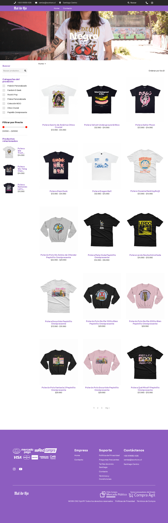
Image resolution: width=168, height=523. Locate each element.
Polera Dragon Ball (102, 191)
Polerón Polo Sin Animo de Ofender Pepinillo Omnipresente (59, 256)
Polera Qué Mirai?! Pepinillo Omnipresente (145, 388)
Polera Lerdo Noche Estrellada (145, 255)
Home (41, 64)
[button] (132, 3)
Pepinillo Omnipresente (17, 112)
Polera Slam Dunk (59, 191)
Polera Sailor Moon (145, 125)
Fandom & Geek (14, 90)
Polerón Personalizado (17, 86)
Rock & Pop (12, 95)
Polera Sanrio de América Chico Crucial (58, 126)
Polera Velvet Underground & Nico (102, 125)
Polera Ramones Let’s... (22, 186)
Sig (106, 408)
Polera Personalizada (16, 99)
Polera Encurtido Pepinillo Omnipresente (58, 322)
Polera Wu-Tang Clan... (22, 168)
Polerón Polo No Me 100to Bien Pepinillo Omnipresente (102, 322)
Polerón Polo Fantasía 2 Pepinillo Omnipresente (59, 388)
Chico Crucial (13, 108)
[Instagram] (14, 469)
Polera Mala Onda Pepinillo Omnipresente (102, 256)
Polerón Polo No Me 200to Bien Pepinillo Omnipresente (145, 322)
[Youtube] (20, 469)
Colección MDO (14, 103)
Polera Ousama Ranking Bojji (145, 191)
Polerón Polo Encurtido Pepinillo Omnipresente (102, 388)
